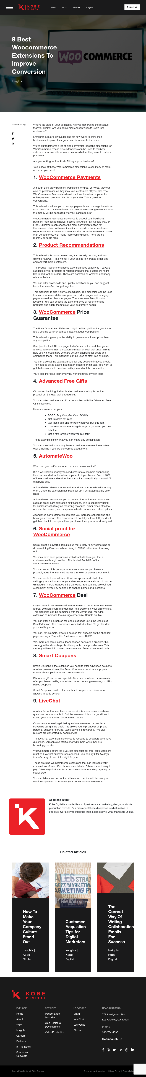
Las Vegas (79, 1024)
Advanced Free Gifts (63, 381)
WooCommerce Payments (70, 177)
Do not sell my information (95, 1071)
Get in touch (110, 1038)
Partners (21, 1041)
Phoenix (78, 1030)
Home (19, 1013)
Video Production (54, 1032)
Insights (89, 7)
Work (64, 7)
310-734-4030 (110, 1032)
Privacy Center (114, 1071)
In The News (23, 1046)
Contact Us (132, 7)
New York (79, 1019)
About (53, 7)
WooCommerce (57, 312)
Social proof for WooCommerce (54, 531)
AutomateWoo (56, 456)
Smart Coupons (57, 655)
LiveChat (49, 701)
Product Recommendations (71, 245)
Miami (77, 1013)
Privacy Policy (128, 1071)
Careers (20, 1035)
